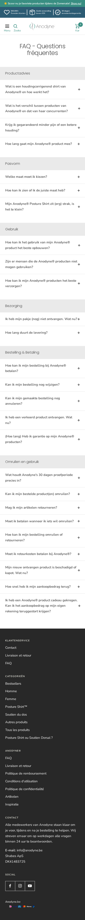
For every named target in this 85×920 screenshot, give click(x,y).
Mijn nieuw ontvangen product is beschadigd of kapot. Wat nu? (40, 570)
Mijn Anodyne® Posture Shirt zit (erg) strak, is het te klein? (39, 207)
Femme (10, 699)
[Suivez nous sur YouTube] (30, 886)
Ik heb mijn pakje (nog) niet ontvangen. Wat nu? (41, 319)
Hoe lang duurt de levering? (26, 332)
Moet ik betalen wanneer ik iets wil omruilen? (39, 521)
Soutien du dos (16, 714)
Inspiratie (12, 804)
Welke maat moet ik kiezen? (26, 177)
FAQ (8, 663)
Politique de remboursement (25, 773)
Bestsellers (13, 683)
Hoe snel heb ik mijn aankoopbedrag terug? (38, 586)
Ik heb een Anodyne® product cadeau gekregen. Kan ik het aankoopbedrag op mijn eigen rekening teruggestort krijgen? (41, 605)
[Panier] (77, 26)
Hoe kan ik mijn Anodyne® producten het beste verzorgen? (40, 283)
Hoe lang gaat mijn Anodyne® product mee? (38, 144)
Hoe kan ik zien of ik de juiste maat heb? (35, 190)
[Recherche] (15, 26)
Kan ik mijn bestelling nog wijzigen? (32, 384)
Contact (10, 647)
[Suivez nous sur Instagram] (20, 886)
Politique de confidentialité (24, 789)
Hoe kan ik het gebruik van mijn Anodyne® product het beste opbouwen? (37, 245)
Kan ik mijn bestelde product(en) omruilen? (37, 494)
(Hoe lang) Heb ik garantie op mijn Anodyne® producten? (39, 439)
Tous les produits (17, 730)
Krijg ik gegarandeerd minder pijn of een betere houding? (40, 128)
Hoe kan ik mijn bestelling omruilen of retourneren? (34, 537)
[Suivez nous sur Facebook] (10, 886)
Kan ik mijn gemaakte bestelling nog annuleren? (32, 401)
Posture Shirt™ (16, 707)
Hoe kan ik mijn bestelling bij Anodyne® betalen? (35, 368)
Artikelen (12, 796)
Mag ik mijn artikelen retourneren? (31, 507)
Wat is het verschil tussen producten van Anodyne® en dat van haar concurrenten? (36, 108)
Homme (11, 691)
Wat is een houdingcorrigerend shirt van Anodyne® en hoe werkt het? (35, 89)
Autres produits (16, 722)
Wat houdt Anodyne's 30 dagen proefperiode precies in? (39, 478)
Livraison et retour (18, 655)
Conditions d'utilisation (21, 781)
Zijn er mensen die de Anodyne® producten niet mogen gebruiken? (41, 264)
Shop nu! (76, 3)
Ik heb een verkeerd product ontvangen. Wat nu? (38, 420)
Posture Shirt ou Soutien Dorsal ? (29, 738)
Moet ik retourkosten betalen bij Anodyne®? (38, 554)
